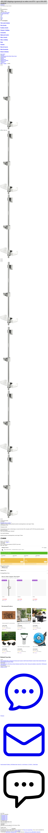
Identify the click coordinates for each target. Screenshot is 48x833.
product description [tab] (4, 530)
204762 (34, 596)
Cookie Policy (38, 663)
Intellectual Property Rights (8, 661)
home (1, 63)
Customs (34, 660)
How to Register (3, 660)
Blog (9, 663)
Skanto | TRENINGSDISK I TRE (37, 646)
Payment (27, 660)
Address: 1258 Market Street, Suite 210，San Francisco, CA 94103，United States (22, 764)
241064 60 (18, 596)
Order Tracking (39, 660)
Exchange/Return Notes (5, 573)
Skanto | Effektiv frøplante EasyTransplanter (24, 646)
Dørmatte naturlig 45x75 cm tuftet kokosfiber (8, 623)
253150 (3, 596)
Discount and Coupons (18, 660)
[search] (0, 8)
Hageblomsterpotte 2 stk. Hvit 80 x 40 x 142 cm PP (24, 624)
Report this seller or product (5, 522)
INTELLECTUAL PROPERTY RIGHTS (32, 831)
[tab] (24, 531)
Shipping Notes (3, 570)
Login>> (5, 600)
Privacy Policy (24, 663)
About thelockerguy (4, 663)
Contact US (2, 667)
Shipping (30, 660)
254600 (5, 63)
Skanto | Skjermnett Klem (5, 646)
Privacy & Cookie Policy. (28, 829)
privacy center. (17, 830)
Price (13, 660)
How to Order (9, 660)
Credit (24, 660)
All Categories (3, 664)
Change (45, 547)
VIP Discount (44, 663)
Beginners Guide (19, 663)
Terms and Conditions (32, 663)
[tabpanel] (24, 534)
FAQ (6, 667)
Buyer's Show (12, 663)
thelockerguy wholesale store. (11, 831)
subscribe (2, 824)
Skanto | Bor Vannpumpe (36, 623)
